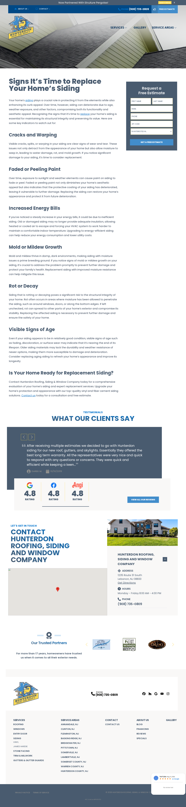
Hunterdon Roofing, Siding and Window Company (136, 559)
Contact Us (112, 724)
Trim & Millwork (22, 755)
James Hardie (20, 746)
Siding (17, 738)
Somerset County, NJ (73, 761)
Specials (142, 738)
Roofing (18, 724)
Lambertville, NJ (70, 757)
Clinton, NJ (67, 729)
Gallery (140, 28)
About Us (22, 9)
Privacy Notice (22, 792)
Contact (43, 9)
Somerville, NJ (69, 752)
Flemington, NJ (70, 733)
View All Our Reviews (143, 499)
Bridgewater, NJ (70, 743)
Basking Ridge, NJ (71, 738)
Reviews (141, 733)
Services (117, 28)
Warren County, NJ (72, 766)
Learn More (165, 2)
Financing (143, 729)
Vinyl (16, 742)
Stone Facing (21, 751)
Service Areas (163, 28)
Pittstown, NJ (69, 747)
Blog (139, 724)
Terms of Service (41, 792)
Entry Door (20, 733)
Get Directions (127, 582)
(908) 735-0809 (130, 604)
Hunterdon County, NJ (74, 771)
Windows (19, 729)
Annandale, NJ (69, 724)
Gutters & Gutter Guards (28, 760)
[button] (65, 506)
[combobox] (152, 131)
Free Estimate (167, 9)
